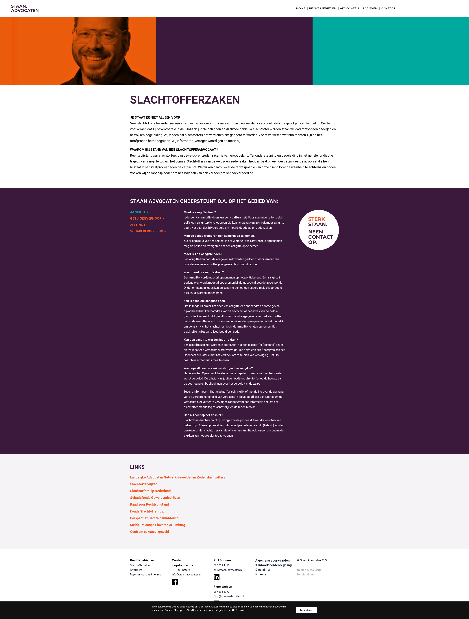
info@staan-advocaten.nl (186, 574)
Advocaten (349, 8)
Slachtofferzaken (140, 565)
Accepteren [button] (306, 610)
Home (300, 8)
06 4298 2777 (221, 591)
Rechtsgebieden (322, 8)
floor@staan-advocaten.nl (229, 596)
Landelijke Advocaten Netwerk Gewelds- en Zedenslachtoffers (177, 477)
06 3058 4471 (221, 565)
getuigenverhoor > (147, 218)
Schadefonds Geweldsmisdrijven (155, 497)
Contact (388, 8)
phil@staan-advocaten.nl (228, 569)
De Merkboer (305, 574)
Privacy (260, 574)
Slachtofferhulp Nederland (150, 491)
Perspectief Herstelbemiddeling (154, 518)
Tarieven (370, 8)
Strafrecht (136, 569)
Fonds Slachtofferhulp (147, 511)
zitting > (138, 225)
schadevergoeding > (148, 231)
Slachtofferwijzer (143, 484)
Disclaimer (263, 569)
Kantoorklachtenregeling (273, 565)
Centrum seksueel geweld (149, 531)
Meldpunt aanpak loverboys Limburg (157, 525)
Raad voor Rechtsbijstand (149, 504)
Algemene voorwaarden (272, 560)
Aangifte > (139, 212)
